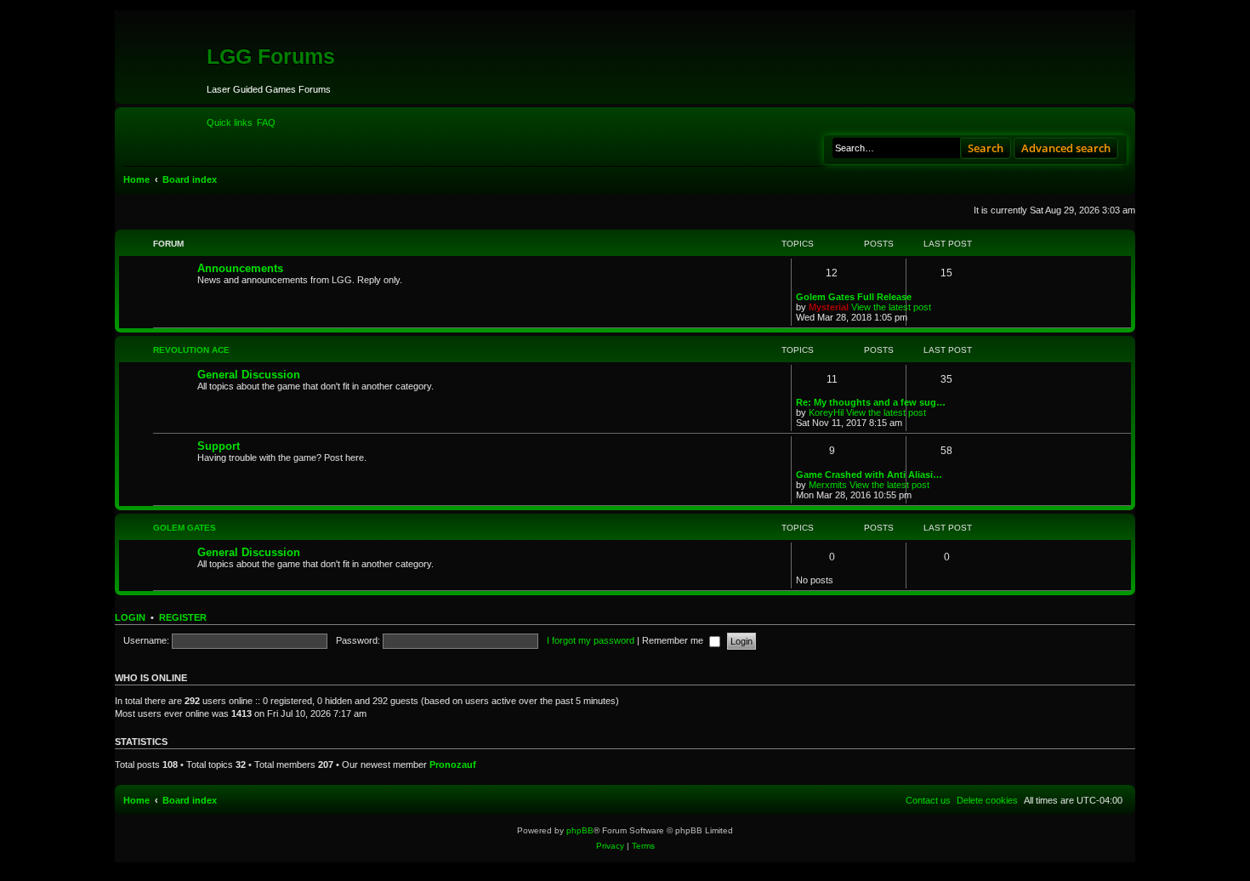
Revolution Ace (191, 350)
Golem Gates (184, 527)
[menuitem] (266, 122)
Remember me (674, 640)
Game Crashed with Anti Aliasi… (869, 474)
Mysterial (829, 307)
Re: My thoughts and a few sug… (871, 402)
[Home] (163, 80)
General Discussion (248, 374)
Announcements (240, 268)
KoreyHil (826, 412)
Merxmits (828, 485)
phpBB (580, 830)
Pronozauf (452, 764)
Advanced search (1066, 148)
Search (985, 148)
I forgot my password (590, 640)
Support (218, 446)
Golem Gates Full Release (854, 297)
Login (130, 617)
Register (183, 617)
